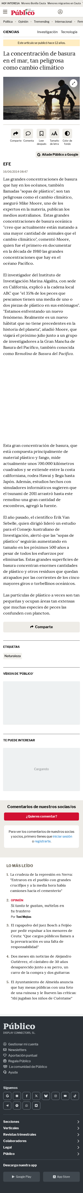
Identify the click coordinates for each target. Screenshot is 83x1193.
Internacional (63, 21)
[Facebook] (27, 1096)
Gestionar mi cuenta (23, 1044)
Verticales (11, 1128)
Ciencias (11, 32)
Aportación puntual (22, 1055)
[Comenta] (28, 133)
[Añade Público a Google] (7, 1096)
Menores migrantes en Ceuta (64, 3)
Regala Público (19, 1061)
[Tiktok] (75, 1096)
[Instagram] (56, 1096)
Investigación (47, 32)
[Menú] (5, 12)
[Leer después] (41, 133)
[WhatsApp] (27, 1106)
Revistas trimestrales (19, 1134)
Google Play (23, 1176)
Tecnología (69, 32)
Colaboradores (14, 1141)
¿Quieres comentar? (41, 816)
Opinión (23, 21)
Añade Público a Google (60, 154)
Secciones (11, 1122)
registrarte (43, 841)
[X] (36, 1096)
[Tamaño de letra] (54, 133)
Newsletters (17, 1050)
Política (8, 21)
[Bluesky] (46, 1096)
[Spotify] (17, 1106)
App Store (63, 1176)
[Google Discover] (17, 1096)
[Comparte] (16, 133)
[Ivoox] (36, 1106)
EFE (7, 164)
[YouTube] (65, 1096)
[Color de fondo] (67, 133)
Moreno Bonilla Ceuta (33, 3)
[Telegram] (7, 1106)
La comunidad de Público (27, 1067)
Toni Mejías (23, 916)
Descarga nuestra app (20, 1165)
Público (19, 1027)
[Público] (34, 12)
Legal (7, 1147)
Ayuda (13, 1072)
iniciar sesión (62, 836)
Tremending (41, 21)
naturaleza (12, 656)
